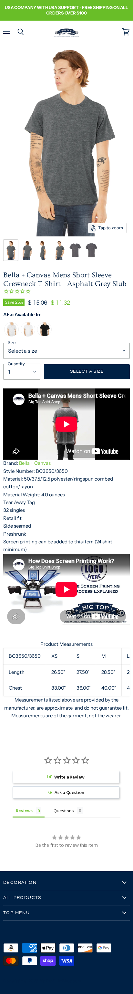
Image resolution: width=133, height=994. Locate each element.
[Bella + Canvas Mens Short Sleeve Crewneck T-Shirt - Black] (44, 335)
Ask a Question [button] (69, 792)
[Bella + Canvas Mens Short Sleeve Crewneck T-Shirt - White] (28, 335)
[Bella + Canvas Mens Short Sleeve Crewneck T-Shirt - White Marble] (11, 335)
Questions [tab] (64, 811)
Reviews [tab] (24, 811)
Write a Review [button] (69, 777)
